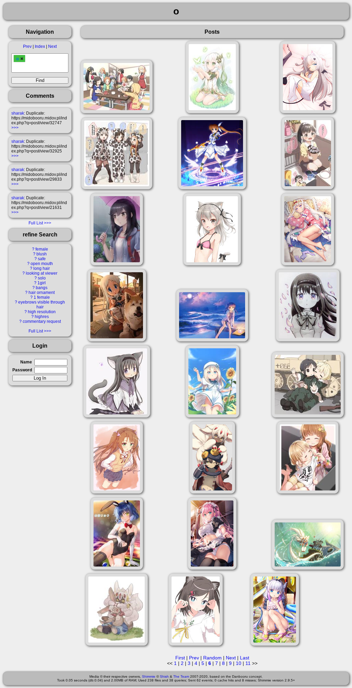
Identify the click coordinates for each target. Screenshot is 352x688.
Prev (27, 46)
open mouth (42, 263)
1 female (42, 297)
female (41, 249)
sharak (17, 113)
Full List (36, 223)
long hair (41, 268)
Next (52, 46)
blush (41, 254)
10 (238, 663)
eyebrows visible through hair (41, 304)
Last (244, 657)
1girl (41, 283)
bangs (41, 287)
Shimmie (148, 676)
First (180, 657)
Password (22, 370)
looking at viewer (41, 273)
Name (26, 362)
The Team (181, 676)
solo (42, 278)
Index (40, 46)
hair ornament (42, 292)
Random (212, 657)
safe (42, 258)
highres (42, 316)
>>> (15, 127)
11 (248, 663)
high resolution (42, 311)
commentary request (42, 321)
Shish (164, 676)
